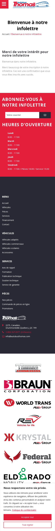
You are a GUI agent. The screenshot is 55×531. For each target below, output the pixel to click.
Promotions (7, 308)
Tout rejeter (27, 524)
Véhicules (6, 207)
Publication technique (12, 276)
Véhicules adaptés (10, 239)
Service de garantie (10, 284)
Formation (7, 272)
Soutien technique (10, 280)
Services (6, 216)
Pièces (5, 211)
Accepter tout (27, 517)
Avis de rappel (8, 267)
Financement (8, 220)
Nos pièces (7, 300)
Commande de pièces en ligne (16, 304)
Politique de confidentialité (24, 510)
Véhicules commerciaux (13, 244)
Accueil (5, 34)
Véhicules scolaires (10, 248)
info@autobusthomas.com (18, 336)
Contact (5, 224)
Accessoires (7, 252)
